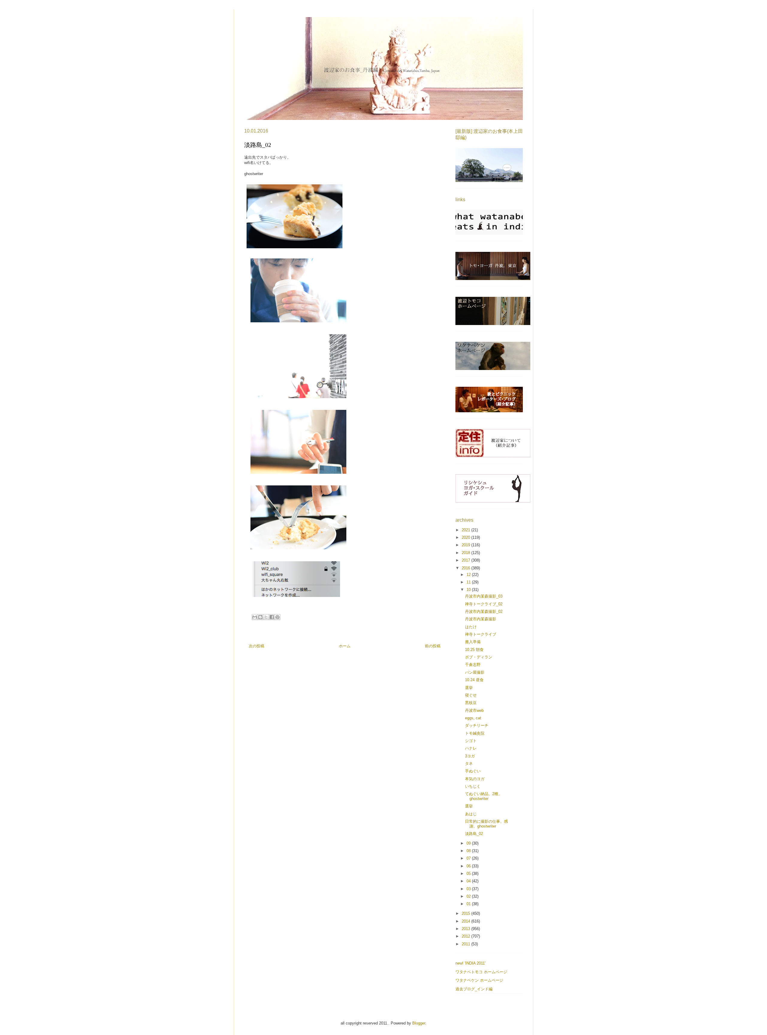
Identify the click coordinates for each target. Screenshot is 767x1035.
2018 (466, 552)
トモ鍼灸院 (474, 733)
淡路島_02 (474, 833)
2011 (466, 944)
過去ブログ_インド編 (474, 989)
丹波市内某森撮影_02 (483, 611)
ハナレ (471, 748)
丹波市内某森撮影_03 (483, 596)
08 (469, 851)
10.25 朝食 (474, 649)
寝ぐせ (471, 695)
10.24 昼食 (474, 680)
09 (469, 843)
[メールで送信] (255, 617)
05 (469, 873)
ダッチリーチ (476, 725)
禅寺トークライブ (480, 634)
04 (469, 881)
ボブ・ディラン (478, 657)
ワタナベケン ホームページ (479, 980)
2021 (466, 530)
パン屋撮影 (474, 672)
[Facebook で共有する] (272, 617)
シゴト (471, 740)
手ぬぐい (473, 771)
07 (469, 858)
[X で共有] (266, 617)
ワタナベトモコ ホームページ (481, 972)
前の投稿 (432, 646)
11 (469, 582)
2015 (466, 913)
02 (469, 896)
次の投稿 (256, 646)
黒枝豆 (471, 702)
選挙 (469, 687)
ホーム (345, 646)
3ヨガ (470, 756)
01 (469, 904)
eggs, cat (473, 718)
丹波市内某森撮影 (480, 619)
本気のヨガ (474, 779)
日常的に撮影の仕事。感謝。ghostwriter (486, 823)
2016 (466, 568)
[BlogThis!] (260, 617)
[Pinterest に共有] (277, 617)
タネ (469, 763)
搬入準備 (473, 642)
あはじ (471, 814)
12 (469, 574)
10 (469, 589)
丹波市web (474, 710)
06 (469, 866)
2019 (466, 545)
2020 (466, 537)
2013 (466, 928)
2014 (466, 921)
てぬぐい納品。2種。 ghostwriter (483, 796)
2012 (466, 936)
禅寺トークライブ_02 (483, 604)
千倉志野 (473, 664)
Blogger (418, 1023)
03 (469, 889)
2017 (466, 560)
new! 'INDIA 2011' (470, 963)
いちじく (473, 786)
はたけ (471, 627)
